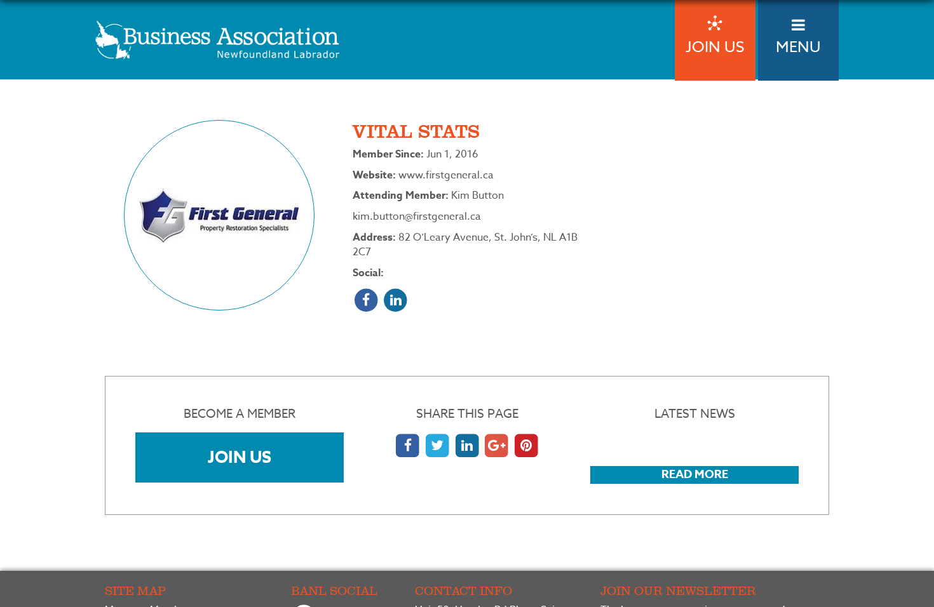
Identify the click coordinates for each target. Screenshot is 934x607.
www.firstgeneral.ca (446, 175)
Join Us (239, 457)
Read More (694, 474)
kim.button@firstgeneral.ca (417, 216)
